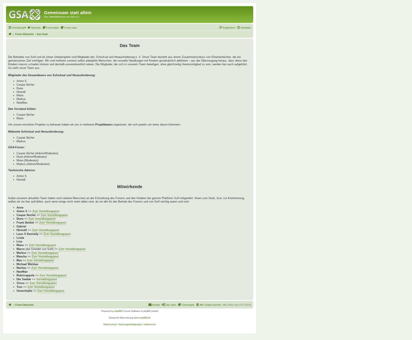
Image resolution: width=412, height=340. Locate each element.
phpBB (117, 311)
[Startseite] (25, 14)
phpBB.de (145, 317)
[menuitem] (34, 27)
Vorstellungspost (46, 279)
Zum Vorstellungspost (45, 211)
